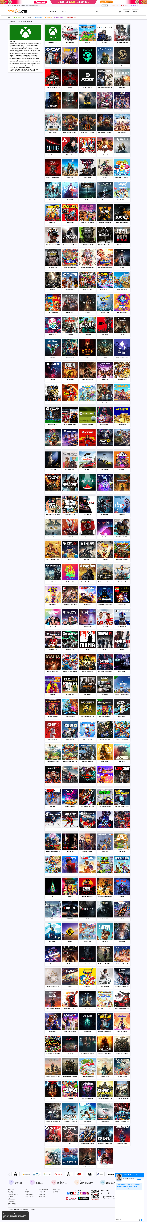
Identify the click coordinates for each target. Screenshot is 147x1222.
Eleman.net (55, 1191)
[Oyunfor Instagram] (81, 1193)
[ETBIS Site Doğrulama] (95, 1199)
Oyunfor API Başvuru (13, 1194)
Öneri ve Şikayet (42, 1196)
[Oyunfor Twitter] (71, 1193)
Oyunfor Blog (42, 1191)
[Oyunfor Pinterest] (88, 1193)
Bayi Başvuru (11, 1191)
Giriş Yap (27, 1191)
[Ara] (97, 11)
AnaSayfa (13, 21)
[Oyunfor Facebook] (68, 1193)
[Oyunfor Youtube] (75, 1193)
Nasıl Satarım (42, 1194)
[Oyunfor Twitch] (85, 1193)
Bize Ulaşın (10, 1196)
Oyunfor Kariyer (56, 1189)
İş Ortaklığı (10, 1193)
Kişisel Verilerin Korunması (14, 1198)
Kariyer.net (55, 1193)
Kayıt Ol (26, 1189)
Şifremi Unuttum (29, 1194)
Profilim (27, 1193)
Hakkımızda (11, 1189)
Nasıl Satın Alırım (43, 1193)
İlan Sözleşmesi (11, 1199)
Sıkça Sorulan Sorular (44, 1189)
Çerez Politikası (11, 1201)
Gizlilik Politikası (12, 1203)
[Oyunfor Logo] (17, 11)
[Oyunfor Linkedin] (78, 1193)
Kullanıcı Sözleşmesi (29, 1196)
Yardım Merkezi (42, 1198)
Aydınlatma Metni (12, 1205)
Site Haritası (28, 1198)
